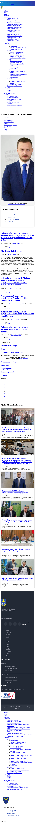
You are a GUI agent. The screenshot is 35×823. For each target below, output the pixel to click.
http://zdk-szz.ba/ (24, 358)
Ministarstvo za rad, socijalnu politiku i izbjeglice (14, 38)
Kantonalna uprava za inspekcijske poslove (16, 61)
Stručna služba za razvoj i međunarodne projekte (17, 55)
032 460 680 (11, 219)
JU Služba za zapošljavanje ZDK (16, 303)
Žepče (7, 655)
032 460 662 (8, 671)
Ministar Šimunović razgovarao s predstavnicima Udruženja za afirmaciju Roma (17, 579)
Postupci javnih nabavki (13, 97)
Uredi (8, 44)
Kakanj (8, 634)
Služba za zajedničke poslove (17, 58)
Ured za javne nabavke (16, 49)
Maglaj (8, 637)
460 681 (17, 219)
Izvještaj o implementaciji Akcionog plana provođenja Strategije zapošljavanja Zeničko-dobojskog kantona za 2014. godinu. (16, 281)
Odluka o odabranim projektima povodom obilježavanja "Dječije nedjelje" (14, 329)
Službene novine (11, 91)
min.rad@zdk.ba (12, 217)
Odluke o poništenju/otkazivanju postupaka (13, 102)
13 (4, 397)
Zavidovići (8, 651)
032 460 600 (8, 680)
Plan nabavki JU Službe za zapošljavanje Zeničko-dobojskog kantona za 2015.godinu (14, 298)
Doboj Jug (8, 632)
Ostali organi (7, 43)
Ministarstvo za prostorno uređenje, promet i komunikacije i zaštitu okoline (14, 31)
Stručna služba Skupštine (16, 52)
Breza (7, 630)
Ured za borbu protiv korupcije (18, 47)
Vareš (7, 646)
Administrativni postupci (9, 346)
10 (4, 393)
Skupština (6, 15)
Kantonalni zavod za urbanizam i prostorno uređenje (18, 74)
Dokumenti (7, 87)
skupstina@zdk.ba (10, 666)
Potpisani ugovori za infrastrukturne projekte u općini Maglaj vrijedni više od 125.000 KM (17, 521)
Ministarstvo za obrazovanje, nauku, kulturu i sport (14, 27)
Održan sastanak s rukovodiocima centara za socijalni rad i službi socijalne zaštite (16, 550)
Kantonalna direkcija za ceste (17, 80)
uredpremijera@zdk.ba (11, 677)
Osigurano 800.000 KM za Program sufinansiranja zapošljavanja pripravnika (15, 491)
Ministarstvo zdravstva (13, 34)
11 (4, 394)
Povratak (4, 375)
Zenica (7, 653)
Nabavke (6, 94)
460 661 (15, 668)
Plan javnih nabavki (12, 96)
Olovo (7, 639)
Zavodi (9, 69)
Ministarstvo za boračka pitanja (15, 36)
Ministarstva (7, 17)
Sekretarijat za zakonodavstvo (14, 84)
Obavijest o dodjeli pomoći (12, 251)
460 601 (15, 680)
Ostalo (3, 349)
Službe (9, 50)
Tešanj (7, 641)
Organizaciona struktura (9, 362)
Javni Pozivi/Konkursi (9, 93)
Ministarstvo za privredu (13, 22)
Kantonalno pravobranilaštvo (14, 86)
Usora (7, 644)
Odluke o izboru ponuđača (14, 99)
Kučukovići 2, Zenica (13, 214)
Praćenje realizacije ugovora (14, 105)
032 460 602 (8, 682)
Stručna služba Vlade (15, 53)
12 (4, 396)
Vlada (5, 14)
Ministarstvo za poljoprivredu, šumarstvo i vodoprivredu (15, 25)
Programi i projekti (16, 243)
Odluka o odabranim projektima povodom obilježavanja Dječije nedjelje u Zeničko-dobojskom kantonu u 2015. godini (17, 236)
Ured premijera (14, 46)
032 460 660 (8, 668)
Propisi (9, 90)
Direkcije (9, 78)
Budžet (9, 89)
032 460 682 (11, 221)
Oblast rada (10, 288)
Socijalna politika (12, 254)
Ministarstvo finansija (12, 18)
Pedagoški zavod (14, 77)
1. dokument (7, 247)
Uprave (9, 59)
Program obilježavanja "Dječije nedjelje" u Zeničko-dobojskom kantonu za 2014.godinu (17, 313)
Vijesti (5, 12)
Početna (6, 11)
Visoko (8, 649)
